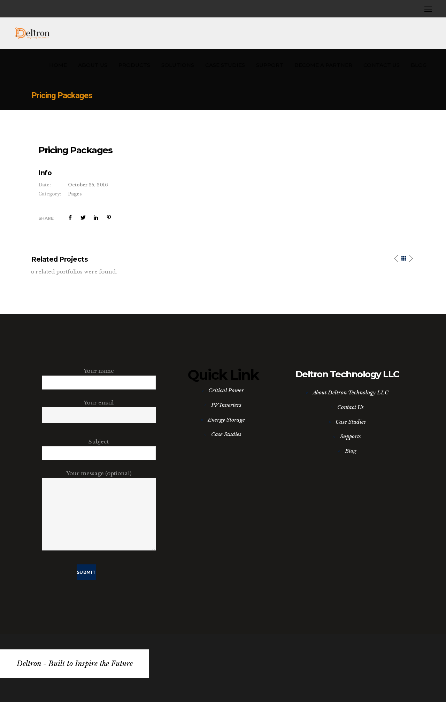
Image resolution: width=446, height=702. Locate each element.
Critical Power (226, 390)
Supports (350, 436)
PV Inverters (226, 405)
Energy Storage (226, 419)
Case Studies (226, 434)
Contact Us (350, 407)
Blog (350, 451)
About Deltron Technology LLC (351, 392)
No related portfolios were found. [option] (71, 271)
